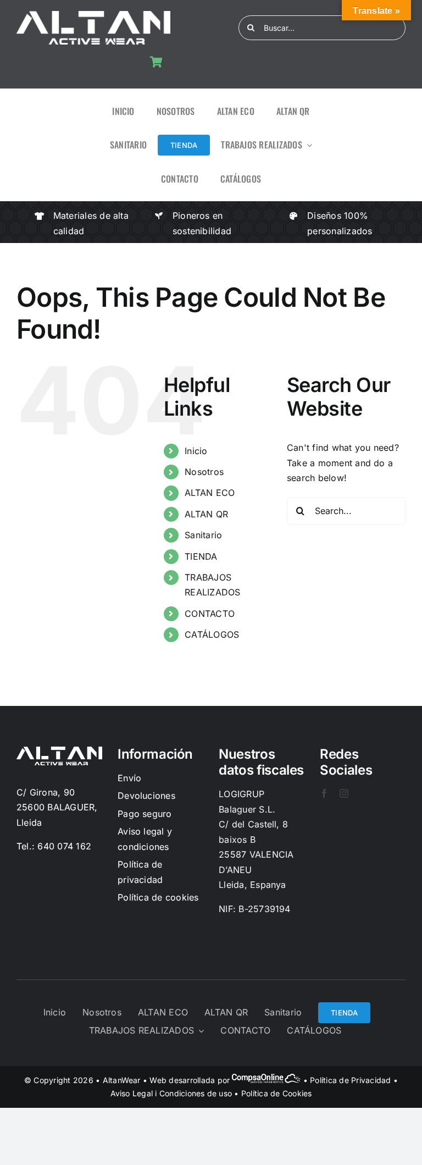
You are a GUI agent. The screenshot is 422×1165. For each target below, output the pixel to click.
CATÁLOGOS (212, 634)
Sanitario (203, 534)
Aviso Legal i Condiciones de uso (171, 1093)
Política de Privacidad (350, 1080)
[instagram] (344, 793)
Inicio (196, 450)
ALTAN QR (206, 514)
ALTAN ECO (210, 492)
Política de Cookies (276, 1093)
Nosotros (204, 471)
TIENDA (201, 556)
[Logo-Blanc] (93, 15)
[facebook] (324, 793)
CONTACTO (210, 613)
